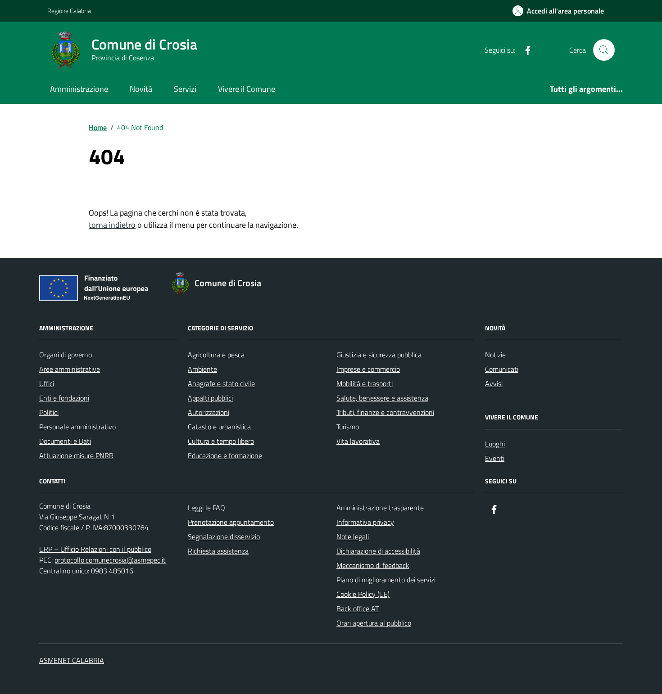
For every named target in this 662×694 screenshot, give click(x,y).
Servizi (185, 89)
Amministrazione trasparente (380, 507)
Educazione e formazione (225, 455)
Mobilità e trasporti (364, 383)
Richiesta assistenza (218, 550)
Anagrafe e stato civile (221, 383)
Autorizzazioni (208, 412)
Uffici (46, 383)
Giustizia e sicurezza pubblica (379, 354)
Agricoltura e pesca (216, 354)
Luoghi (495, 443)
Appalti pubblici (210, 397)
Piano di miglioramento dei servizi (385, 579)
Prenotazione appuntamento (231, 522)
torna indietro (112, 225)
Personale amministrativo (77, 426)
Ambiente (202, 369)
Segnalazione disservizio (224, 536)
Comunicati (501, 369)
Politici (49, 412)
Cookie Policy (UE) (363, 594)
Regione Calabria (69, 10)
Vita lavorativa (358, 441)
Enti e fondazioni (64, 397)
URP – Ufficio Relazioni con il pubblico (95, 549)
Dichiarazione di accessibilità (378, 550)
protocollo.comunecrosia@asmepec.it (110, 559)
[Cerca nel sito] (604, 50)
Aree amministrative (69, 369)
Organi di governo (65, 354)
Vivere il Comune (246, 89)
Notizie (495, 354)
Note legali (352, 536)
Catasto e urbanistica (219, 426)
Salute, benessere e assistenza (382, 397)
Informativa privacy (365, 522)
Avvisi (494, 383)
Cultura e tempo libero (221, 441)
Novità (141, 89)
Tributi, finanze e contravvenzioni (385, 412)
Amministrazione (79, 89)
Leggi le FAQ (206, 507)
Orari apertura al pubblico (373, 622)
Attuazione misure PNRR (76, 455)
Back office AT (357, 608)
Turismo (347, 426)
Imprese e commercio (368, 369)
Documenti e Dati (65, 441)
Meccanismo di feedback (372, 565)
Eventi (494, 458)
